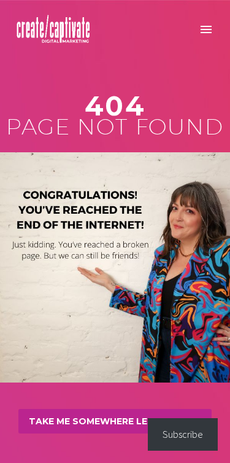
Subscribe (183, 434)
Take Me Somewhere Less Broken (115, 421)
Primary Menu (206, 29)
